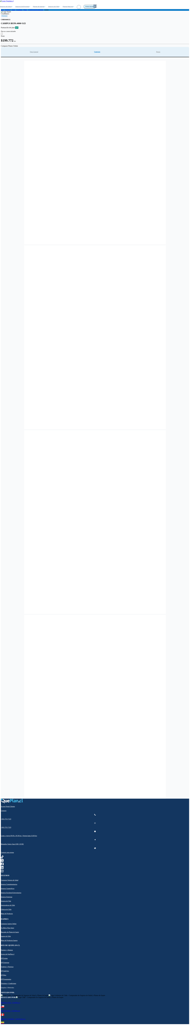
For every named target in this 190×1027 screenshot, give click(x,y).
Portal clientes (89, 6)
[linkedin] (2, 868)
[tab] (34, 52)
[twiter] (2, 861)
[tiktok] (2, 857)
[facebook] (2, 865)
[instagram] (2, 872)
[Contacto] (79, 7)
